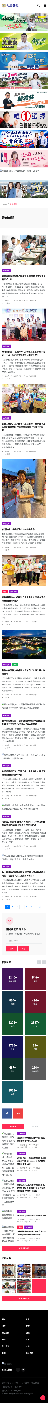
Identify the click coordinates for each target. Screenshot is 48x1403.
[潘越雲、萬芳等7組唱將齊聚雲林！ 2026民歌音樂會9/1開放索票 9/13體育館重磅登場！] (24, 807)
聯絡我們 (35, 1383)
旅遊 (15, 665)
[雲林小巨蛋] (24, 189)
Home (4, 204)
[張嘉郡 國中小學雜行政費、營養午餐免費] (24, 171)
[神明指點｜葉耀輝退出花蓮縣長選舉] (24, 488)
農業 (4, 592)
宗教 (4, 1326)
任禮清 (7, 796)
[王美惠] (24, 22)
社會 (28, 1319)
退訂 (23, 949)
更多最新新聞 (24, 1248)
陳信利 (7, 300)
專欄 (4, 1353)
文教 (28, 1339)
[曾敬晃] (24, 139)
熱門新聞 (35, 1126)
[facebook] (7, 1113)
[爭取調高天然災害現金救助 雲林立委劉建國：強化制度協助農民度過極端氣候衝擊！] (9, 1271)
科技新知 (5, 1346)
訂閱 (11, 949)
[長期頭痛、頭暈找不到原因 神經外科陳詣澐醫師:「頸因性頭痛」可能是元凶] (39, 1286)
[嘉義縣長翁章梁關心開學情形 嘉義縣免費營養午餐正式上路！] (24, 250)
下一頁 (38, 907)
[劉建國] (24, 100)
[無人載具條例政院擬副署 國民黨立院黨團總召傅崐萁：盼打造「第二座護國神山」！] (24, 857)
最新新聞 (13, 1126)
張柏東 (7, 547)
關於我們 (25, 1383)
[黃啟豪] (24, 41)
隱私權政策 (7, 1387)
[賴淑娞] (24, 158)
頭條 (4, 1319)
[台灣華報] (10, 5)
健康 (28, 1333)
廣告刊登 (5, 1383)
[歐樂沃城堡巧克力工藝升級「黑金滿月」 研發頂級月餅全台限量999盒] (24, 756)
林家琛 (7, 695)
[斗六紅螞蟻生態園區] (24, 119)
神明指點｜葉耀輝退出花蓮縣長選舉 (18, 529)
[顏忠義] (24, 61)
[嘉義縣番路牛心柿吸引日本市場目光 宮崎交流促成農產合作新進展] (24, 570)
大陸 (28, 1346)
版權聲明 (18, 1387)
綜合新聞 (6, 270)
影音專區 (29, 1353)
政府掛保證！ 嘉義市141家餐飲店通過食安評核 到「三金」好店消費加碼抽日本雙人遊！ (31, 1161)
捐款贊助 (15, 1383)
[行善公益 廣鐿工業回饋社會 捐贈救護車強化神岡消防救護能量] (24, 1286)
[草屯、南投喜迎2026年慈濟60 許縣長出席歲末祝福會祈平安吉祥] (39, 1271)
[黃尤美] (24, 80)
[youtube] (18, 1113)
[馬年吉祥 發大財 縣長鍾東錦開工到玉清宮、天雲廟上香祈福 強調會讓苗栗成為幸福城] (24, 1271)
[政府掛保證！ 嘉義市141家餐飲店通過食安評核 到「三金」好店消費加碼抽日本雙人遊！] (24, 325)
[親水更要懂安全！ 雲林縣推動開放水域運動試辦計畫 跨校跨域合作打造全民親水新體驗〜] (24, 706)
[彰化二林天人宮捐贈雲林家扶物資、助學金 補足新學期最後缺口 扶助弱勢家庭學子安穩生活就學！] (24, 398)
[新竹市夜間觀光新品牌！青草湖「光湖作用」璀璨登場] (24, 644)
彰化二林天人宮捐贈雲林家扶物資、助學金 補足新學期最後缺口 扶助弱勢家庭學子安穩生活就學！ (23, 427)
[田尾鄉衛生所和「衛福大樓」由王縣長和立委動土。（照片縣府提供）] (9, 1286)
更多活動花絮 (24, 1298)
